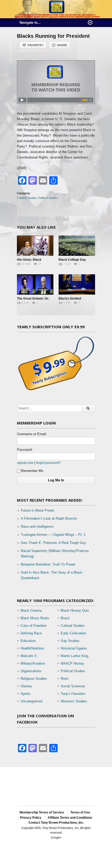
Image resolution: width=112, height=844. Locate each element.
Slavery (26, 686)
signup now (25, 462)
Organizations (31, 671)
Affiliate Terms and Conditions (70, 817)
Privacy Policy (30, 817)
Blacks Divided (70, 298)
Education (28, 641)
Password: (25, 450)
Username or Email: (32, 434)
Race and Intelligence (37, 527)
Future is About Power (37, 510)
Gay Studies (70, 641)
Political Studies (48, 197)
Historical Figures (74, 648)
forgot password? (48, 462)
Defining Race (31, 633)
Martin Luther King (74, 656)
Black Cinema (31, 610)
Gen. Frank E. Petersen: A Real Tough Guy (53, 543)
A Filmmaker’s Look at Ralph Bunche (49, 518)
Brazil (65, 618)
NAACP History (72, 663)
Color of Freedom (34, 626)
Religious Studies (34, 679)
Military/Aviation (33, 663)
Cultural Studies (27, 197)
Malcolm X (29, 656)
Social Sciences (73, 686)
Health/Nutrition (32, 648)
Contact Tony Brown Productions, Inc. (56, 822)
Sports (25, 694)
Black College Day (72, 260)
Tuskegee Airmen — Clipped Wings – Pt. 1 (53, 535)
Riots (65, 679)
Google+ (56, 837)
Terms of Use (80, 812)
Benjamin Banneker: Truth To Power (48, 564)
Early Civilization (73, 633)
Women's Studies (74, 701)
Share (62, 45)
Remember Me (32, 471)
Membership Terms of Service (42, 812)
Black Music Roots (35, 618)
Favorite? (35, 45)
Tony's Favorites (73, 694)
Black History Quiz (75, 610)
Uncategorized (31, 701)
